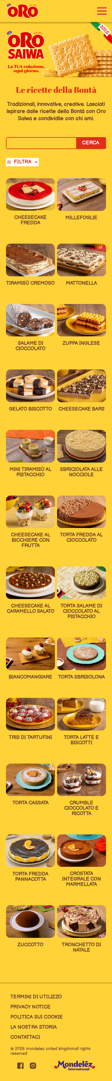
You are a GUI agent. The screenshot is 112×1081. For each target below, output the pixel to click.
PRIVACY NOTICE (30, 1007)
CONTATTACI (25, 1037)
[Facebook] (20, 1065)
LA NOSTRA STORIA (33, 1027)
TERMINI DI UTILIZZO (36, 997)
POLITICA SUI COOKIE (36, 1017)
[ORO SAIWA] (22, 11)
